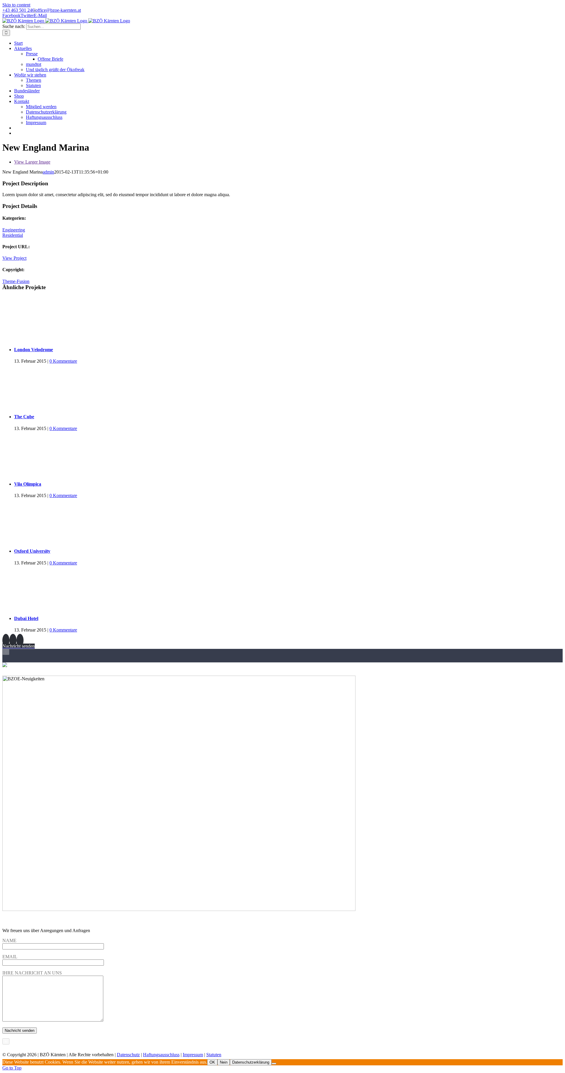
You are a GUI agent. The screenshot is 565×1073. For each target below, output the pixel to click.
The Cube (24, 416)
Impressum (193, 1054)
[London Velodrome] (288, 319)
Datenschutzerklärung (250, 1062)
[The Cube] (288, 386)
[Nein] (274, 1063)
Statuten (213, 1054)
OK (212, 1062)
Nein (223, 1062)
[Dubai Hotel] (288, 588)
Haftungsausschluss (161, 1054)
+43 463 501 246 (18, 10)
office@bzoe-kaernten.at (58, 10)
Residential (12, 235)
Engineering (13, 229)
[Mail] (20, 640)
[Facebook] (5, 640)
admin (48, 171)
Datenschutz (128, 1054)
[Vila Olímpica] (288, 453)
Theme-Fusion (15, 281)
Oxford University (32, 551)
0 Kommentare (63, 361)
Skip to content (16, 4)
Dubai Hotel (26, 618)
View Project (14, 258)
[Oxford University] (288, 520)
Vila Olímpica (27, 483)
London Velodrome (33, 349)
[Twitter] (12, 640)
